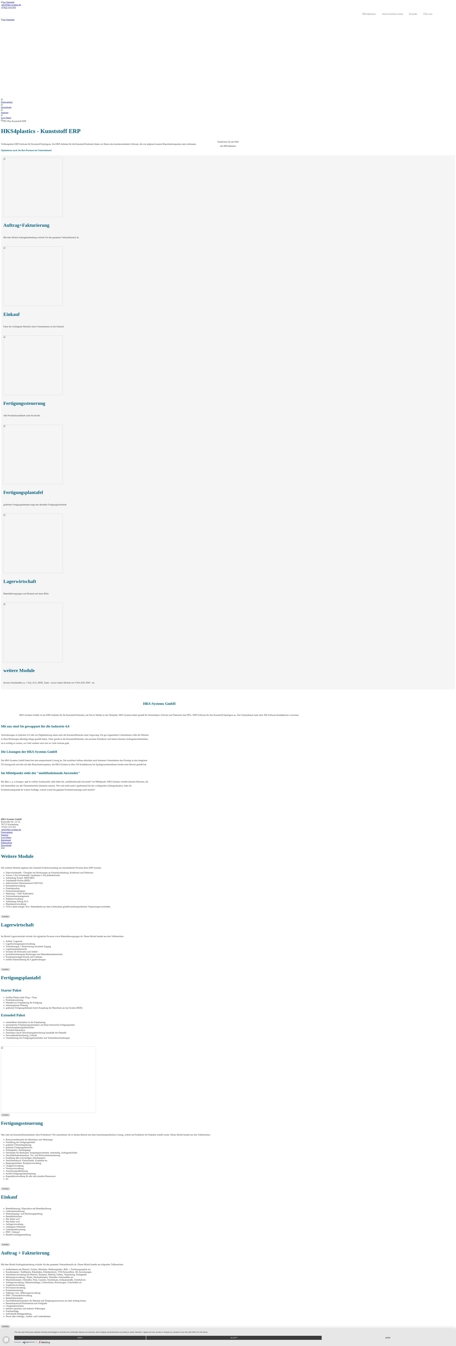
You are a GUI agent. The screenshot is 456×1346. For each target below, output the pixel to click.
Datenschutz (6, 842)
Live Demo (6, 118)
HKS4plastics (369, 13)
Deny (80, 1338)
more (387, 1338)
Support (4, 112)
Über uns (427, 13)
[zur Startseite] (7, 2)
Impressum (6, 840)
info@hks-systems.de (11, 5)
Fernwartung (7, 102)
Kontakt (413, 13)
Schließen (5, 916)
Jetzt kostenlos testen (392, 13)
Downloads (6, 107)
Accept (234, 1338)
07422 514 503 (8, 7)
